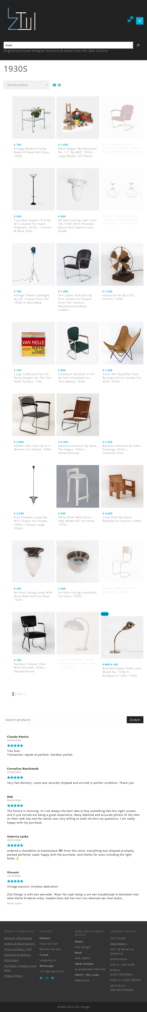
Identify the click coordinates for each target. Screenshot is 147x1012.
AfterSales (11, 960)
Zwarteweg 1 (118, 943)
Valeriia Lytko (18, 836)
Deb (10, 796)
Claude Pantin (18, 736)
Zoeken (135, 720)
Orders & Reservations (19, 943)
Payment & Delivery (17, 954)
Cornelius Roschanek (23, 768)
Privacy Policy (13, 975)
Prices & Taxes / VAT (18, 949)
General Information (18, 938)
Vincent (13, 872)
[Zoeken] (138, 45)
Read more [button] (14, 903)
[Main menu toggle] (139, 21)
